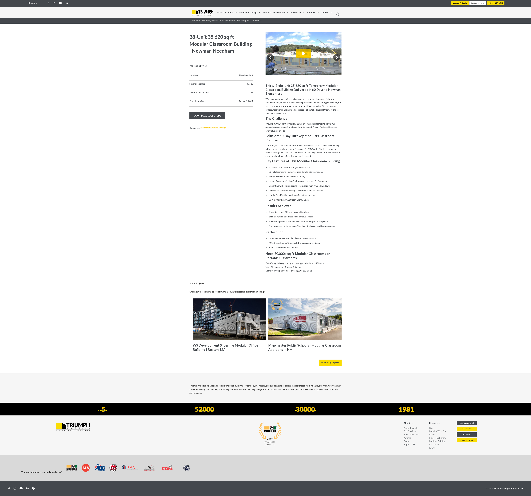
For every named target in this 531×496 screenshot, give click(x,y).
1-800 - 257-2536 (495, 3)
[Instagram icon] (15, 488)
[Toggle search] (337, 14)
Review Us (466, 429)
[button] (270, 57)
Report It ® (409, 444)
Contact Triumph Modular (278, 270)
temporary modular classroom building (291, 106)
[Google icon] (33, 488)
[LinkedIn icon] (27, 488)
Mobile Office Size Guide (438, 433)
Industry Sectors (411, 434)
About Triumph (410, 427)
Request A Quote (460, 3)
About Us (408, 423)
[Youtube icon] (21, 488)
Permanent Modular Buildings (213, 127)
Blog (431, 427)
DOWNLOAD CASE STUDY (207, 115)
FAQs (432, 447)
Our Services (410, 431)
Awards (407, 437)
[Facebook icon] (9, 488)
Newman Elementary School (319, 99)
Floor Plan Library (437, 437)
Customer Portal (478, 3)
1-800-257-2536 (466, 440)
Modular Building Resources (437, 443)
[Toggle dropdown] (236, 12)
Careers (407, 441)
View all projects (330, 362)
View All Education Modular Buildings (283, 267)
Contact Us (327, 12)
